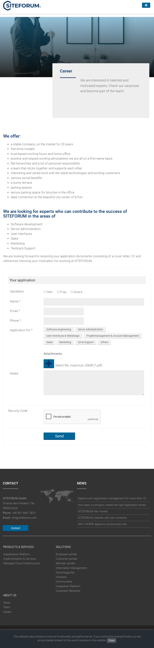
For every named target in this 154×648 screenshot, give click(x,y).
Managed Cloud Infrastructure (21, 563)
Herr (49, 292)
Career (7, 612)
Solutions (63, 547)
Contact (15, 528)
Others (104, 342)
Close (111, 640)
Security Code (17, 411)
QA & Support (86, 342)
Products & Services (18, 547)
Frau (62, 292)
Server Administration (90, 329)
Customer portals (66, 558)
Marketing (65, 342)
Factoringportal (65, 572)
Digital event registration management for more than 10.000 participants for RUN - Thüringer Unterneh (113, 498)
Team (6, 607)
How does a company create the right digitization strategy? (113, 505)
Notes (14, 373)
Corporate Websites (68, 590)
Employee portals (66, 554)
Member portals (65, 563)
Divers (77, 292)
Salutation (17, 291)
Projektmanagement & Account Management (112, 335)
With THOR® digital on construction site (102, 524)
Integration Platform (68, 586)
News (6, 602)
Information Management (71, 568)
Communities (64, 581)
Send (59, 436)
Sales (49, 342)
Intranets (61, 577)
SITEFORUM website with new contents (102, 517)
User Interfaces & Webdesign (63, 335)
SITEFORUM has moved (92, 511)
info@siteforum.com (24, 517)
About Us (9, 595)
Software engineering (58, 329)
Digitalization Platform (16, 554)
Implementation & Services (19, 558)
